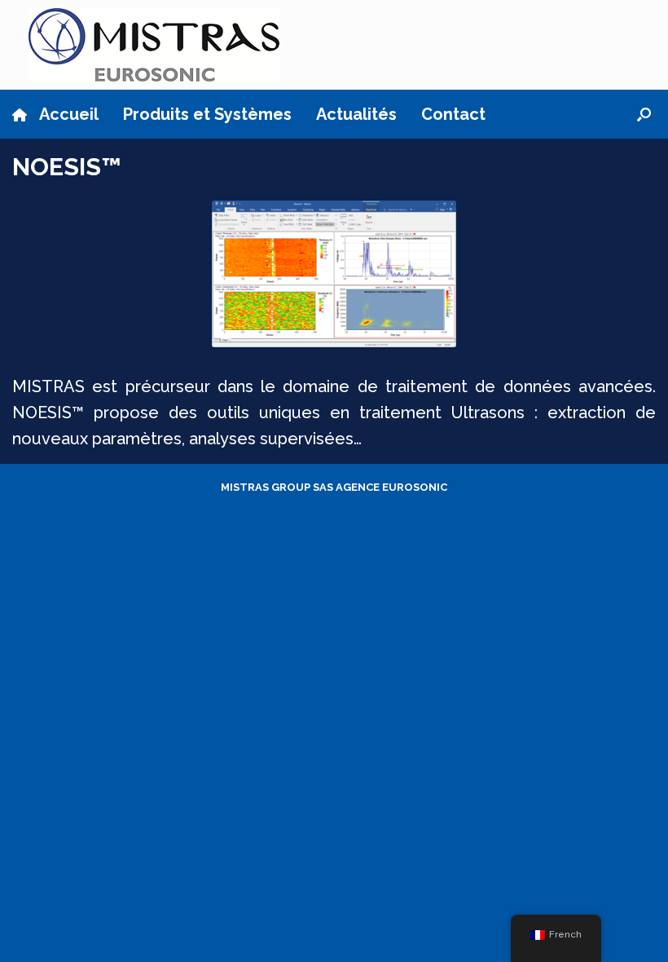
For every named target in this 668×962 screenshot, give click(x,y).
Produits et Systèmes (207, 114)
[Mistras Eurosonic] (154, 45)
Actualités (356, 114)
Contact (453, 114)
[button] (644, 114)
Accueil (69, 114)
